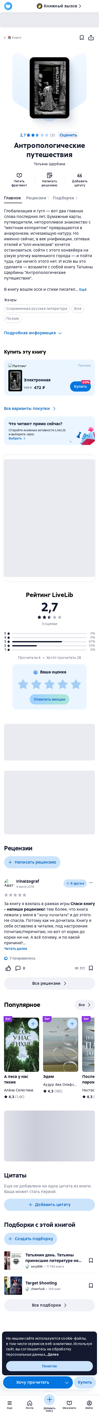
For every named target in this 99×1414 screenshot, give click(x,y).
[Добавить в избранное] (82, 38)
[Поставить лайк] (8, 968)
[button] (49, 87)
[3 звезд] (38, 135)
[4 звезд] (42, 135)
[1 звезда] (23, 684)
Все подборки (46, 1305)
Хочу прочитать (32, 1382)
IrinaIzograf (27, 881)
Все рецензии (46, 983)
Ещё (83, 289)
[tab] (13, 199)
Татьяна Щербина (49, 164)
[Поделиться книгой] (91, 38)
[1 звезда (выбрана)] (28, 135)
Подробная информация (30, 333)
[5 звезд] (47, 135)
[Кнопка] (33, 1024)
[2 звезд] (36, 684)
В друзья (77, 883)
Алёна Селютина (19, 1090)
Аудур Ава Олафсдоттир (65, 1084)
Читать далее (15, 948)
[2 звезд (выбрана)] (33, 135)
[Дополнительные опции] (67, 1382)
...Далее (52, 1354)
